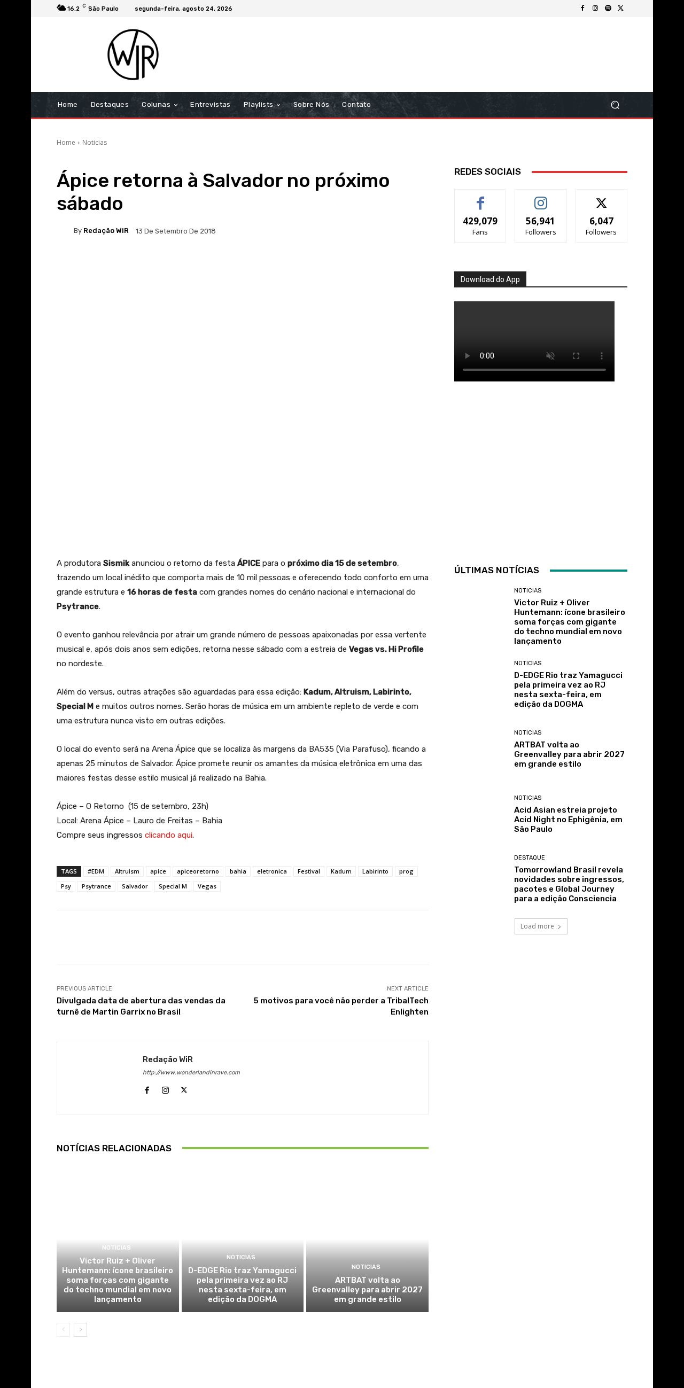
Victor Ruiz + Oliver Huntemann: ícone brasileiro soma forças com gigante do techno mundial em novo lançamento (117, 1280)
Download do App (490, 279)
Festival (309, 871)
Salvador (135, 886)
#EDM (96, 871)
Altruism (127, 871)
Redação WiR (106, 230)
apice (158, 871)
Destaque (529, 858)
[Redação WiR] (65, 231)
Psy (66, 886)
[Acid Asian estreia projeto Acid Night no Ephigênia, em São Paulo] (480, 814)
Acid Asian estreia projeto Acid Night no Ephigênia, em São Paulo (568, 819)
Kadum (341, 871)
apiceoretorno (198, 871)
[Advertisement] (431, 54)
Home (66, 142)
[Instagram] (595, 8)
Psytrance (96, 886)
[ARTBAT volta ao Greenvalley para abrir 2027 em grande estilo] (367, 1239)
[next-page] (80, 1330)
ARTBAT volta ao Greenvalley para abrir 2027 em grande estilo (367, 1289)
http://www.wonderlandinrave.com (191, 1072)
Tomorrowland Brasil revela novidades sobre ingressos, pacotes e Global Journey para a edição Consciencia (569, 884)
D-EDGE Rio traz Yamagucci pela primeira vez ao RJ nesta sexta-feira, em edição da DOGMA (242, 1285)
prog (406, 871)
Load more (537, 926)
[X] (621, 8)
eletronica (272, 871)
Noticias (94, 142)
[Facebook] (582, 8)
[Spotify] (608, 8)
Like (481, 197)
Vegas (207, 886)
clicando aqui (168, 835)
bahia (238, 871)
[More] (402, 267)
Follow (541, 197)
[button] (614, 105)
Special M (173, 886)
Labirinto (375, 871)
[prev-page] (63, 1330)
